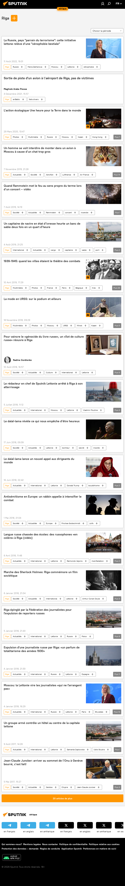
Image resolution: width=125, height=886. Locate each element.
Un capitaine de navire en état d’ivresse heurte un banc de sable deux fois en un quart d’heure (42, 225)
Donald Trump (73, 485)
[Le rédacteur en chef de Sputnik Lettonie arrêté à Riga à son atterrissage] (103, 392)
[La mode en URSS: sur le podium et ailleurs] (103, 307)
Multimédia (33, 137)
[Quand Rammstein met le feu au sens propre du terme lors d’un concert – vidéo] (103, 194)
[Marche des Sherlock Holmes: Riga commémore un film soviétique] (103, 580)
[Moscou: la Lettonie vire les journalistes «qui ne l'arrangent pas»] (103, 693)
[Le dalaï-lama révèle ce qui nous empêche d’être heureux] (103, 429)
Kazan (80, 137)
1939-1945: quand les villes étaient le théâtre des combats (42, 261)
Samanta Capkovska (75, 749)
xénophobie (88, 67)
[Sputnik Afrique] (16, 6)
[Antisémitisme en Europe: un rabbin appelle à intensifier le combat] (103, 505)
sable (84, 250)
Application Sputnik (71, 848)
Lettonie (70, 67)
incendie (84, 212)
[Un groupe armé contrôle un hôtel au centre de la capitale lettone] (103, 731)
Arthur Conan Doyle (91, 598)
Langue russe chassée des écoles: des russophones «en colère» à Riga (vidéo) (40, 536)
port (97, 250)
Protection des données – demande (20, 848)
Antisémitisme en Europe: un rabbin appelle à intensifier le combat (43, 498)
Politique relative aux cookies (104, 844)
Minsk (79, 325)
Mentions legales (32, 844)
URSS (65, 325)
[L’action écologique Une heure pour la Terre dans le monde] (103, 119)
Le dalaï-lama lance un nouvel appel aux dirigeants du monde (39, 460)
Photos (16, 137)
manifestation (98, 561)
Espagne (85, 674)
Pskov (84, 636)
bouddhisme (93, 485)
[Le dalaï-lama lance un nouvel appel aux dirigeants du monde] (103, 467)
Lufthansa (66, 174)
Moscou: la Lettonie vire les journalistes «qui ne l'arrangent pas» (43, 687)
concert (68, 212)
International (18, 250)
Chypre (65, 787)
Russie (16, 67)
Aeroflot (49, 174)
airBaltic (16, 99)
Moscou (54, 67)
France (50, 288)
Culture (49, 372)
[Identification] (102, 3)
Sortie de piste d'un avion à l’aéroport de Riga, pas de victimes (49, 78)
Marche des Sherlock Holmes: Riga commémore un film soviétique (41, 573)
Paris (64, 288)
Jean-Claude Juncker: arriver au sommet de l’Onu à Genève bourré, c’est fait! (43, 762)
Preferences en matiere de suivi (99, 848)
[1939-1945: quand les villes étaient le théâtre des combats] (103, 269)
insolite (96, 448)
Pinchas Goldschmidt (71, 523)
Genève (49, 787)
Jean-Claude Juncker (86, 787)
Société (34, 174)
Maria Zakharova (35, 67)
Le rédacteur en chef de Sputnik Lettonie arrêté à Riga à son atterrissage (43, 385)
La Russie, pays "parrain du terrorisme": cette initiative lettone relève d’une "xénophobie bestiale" (40, 42)
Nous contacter (50, 844)
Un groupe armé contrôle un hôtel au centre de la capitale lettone (42, 724)
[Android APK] (11, 857)
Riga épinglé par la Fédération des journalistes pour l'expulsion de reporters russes (38, 611)
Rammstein (51, 212)
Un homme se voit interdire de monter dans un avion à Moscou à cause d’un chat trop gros (40, 149)
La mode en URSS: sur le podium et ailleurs (32, 299)
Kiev (94, 288)
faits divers (34, 99)
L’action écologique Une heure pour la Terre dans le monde (42, 110)
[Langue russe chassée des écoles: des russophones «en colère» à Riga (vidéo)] (103, 542)
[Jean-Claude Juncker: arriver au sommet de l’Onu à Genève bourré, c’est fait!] (103, 769)
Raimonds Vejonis (75, 561)
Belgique (79, 288)
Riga (5, 18)
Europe (49, 523)
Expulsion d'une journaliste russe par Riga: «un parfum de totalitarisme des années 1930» (42, 649)
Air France (84, 174)
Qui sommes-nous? (12, 844)
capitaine (69, 250)
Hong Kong (97, 137)
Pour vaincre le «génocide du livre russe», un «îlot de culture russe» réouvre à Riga (44, 338)
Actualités (17, 174)
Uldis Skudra (99, 749)
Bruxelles (99, 712)
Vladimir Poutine (90, 410)
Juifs (91, 523)
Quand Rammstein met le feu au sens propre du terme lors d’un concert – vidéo (43, 187)
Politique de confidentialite (73, 844)
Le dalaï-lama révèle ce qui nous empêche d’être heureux (42, 421)
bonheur (66, 448)
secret (81, 448)
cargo (53, 250)
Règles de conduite (50, 848)
